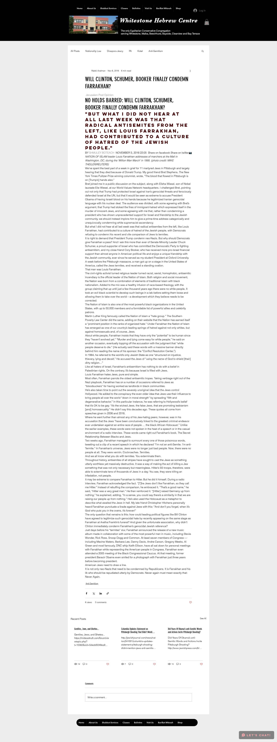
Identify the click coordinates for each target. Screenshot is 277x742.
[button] (206, 22)
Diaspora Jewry (115, 51)
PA (130, 51)
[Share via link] (107, 593)
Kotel (140, 51)
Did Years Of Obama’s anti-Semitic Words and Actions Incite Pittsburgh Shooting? (185, 630)
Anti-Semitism (156, 51)
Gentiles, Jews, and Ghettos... (86, 628)
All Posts (75, 51)
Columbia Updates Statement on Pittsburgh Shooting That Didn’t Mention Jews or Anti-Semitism (137, 630)
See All (203, 618)
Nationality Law (93, 51)
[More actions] (190, 70)
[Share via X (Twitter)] (93, 593)
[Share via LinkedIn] (100, 593)
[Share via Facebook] (86, 593)
